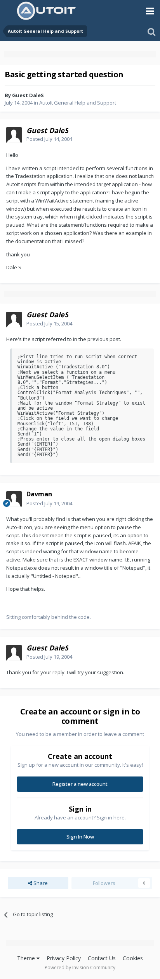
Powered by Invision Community (80, 967)
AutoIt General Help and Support (77, 102)
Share (40, 883)
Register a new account (80, 783)
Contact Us (102, 958)
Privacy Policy (64, 958)
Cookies (133, 958)
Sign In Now (80, 836)
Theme (27, 958)
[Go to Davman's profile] (14, 499)
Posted (49, 138)
